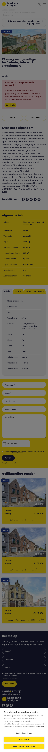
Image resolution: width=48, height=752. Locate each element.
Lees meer (40, 727)
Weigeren (24, 740)
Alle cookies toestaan (24, 746)
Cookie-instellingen (24, 733)
